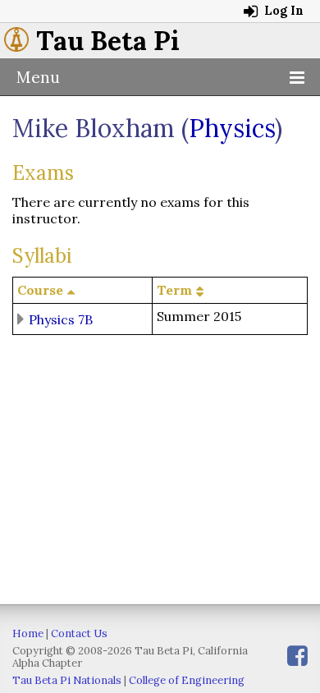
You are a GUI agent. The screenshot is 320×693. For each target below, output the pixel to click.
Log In (282, 10)
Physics (232, 128)
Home (27, 633)
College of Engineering (187, 680)
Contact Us (79, 633)
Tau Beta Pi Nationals (66, 680)
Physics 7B (61, 318)
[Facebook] (297, 655)
